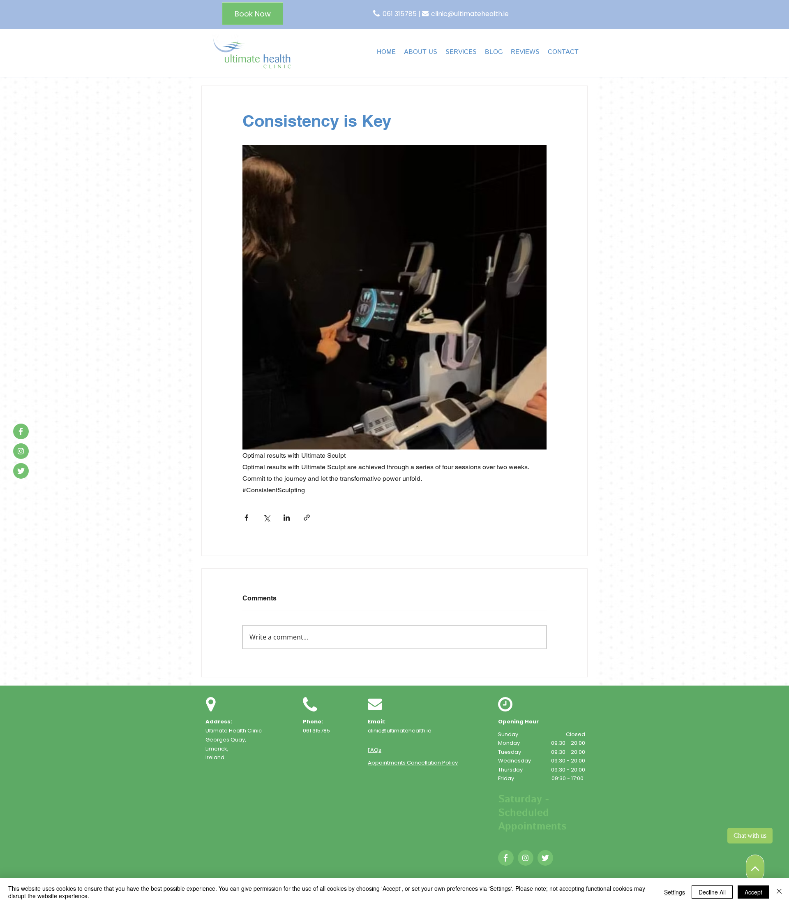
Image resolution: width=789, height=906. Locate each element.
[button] (461, 52)
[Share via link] (307, 517)
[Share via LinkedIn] (287, 517)
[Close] (779, 892)
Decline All (712, 892)
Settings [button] (674, 892)
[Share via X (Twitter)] (266, 517)
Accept (753, 892)
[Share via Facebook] (246, 517)
